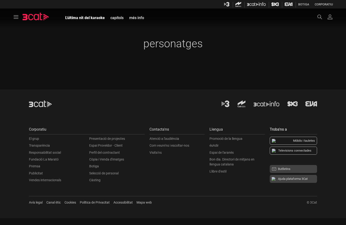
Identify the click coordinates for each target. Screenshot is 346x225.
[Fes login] (330, 17)
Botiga (303, 4)
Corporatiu (324, 4)
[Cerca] (322, 17)
